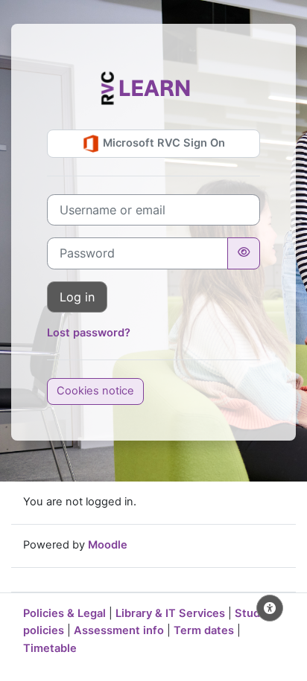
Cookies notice (95, 390)
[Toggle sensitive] (243, 253)
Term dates (204, 630)
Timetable (50, 648)
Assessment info (119, 630)
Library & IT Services (170, 613)
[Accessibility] (269, 608)
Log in (77, 297)
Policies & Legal (64, 613)
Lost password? (88, 332)
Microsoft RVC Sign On (162, 143)
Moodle (107, 544)
